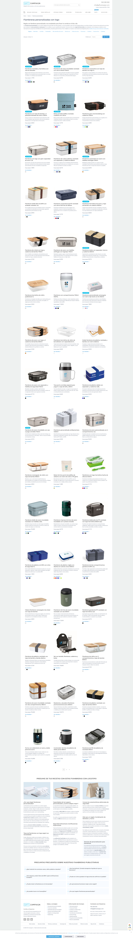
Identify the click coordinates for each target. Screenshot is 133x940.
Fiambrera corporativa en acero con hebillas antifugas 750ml (93, 159)
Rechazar (80, 936)
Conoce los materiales (52, 907)
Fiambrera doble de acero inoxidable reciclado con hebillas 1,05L (36, 520)
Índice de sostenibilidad (74, 919)
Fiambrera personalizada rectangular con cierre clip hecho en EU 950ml (94, 296)
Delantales (35, 31)
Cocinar (29, 15)
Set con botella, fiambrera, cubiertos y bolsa (66, 657)
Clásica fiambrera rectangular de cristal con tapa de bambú (37, 610)
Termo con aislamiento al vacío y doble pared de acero (37, 748)
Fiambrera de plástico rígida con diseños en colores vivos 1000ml (64, 565)
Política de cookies (84, 923)
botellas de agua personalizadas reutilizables (98, 28)
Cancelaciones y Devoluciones (76, 912)
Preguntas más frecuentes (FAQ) (76, 917)
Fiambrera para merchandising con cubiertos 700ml (93, 114)
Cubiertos (103, 31)
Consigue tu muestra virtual (75, 909)
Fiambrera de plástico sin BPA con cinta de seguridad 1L (37, 565)
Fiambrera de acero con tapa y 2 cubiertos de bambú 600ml (35, 341)
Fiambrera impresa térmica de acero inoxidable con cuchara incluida (65, 520)
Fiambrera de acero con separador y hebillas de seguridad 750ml (36, 385)
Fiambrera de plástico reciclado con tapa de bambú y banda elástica (36, 657)
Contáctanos (101, 923)
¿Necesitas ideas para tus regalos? (55, 909)
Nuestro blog (50, 914)
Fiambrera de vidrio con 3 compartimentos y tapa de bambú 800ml (93, 658)
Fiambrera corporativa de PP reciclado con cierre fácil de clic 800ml (66, 204)
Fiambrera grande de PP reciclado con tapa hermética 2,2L (94, 610)
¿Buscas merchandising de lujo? (54, 911)
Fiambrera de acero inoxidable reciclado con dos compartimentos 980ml (38, 703)
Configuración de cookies (73, 933)
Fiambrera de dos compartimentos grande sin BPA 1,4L (93, 565)
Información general (74, 906)
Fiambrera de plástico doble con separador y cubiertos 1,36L (92, 385)
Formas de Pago (73, 914)
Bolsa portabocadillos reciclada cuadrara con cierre (64, 114)
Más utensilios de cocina (58, 31)
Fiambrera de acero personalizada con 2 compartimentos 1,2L (95, 430)
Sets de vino (67, 31)
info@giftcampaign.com (101, 5)
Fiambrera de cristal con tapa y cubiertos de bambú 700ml (35, 251)
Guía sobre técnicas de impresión (54, 906)
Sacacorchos (96, 31)
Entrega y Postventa (73, 911)
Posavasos (83, 31)
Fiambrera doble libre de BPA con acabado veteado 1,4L (35, 204)
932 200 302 (105, 2)
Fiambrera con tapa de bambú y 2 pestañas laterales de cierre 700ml (36, 114)
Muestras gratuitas (73, 916)
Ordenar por (88, 36)
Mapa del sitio (93, 923)
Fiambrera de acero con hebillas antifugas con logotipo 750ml (64, 251)
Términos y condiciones (52, 923)
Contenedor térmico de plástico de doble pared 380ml (65, 748)
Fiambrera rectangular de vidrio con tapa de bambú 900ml (36, 475)
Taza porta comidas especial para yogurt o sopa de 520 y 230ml (64, 385)
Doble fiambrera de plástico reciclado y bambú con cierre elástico (94, 341)
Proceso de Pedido (73, 907)
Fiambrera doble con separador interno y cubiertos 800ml (94, 251)
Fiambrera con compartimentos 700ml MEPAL (66, 296)
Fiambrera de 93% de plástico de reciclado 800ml (92, 748)
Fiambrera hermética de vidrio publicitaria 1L (34, 296)
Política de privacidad (73, 923)
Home (25, 15)
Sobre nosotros (32, 923)
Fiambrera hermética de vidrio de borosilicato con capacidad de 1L (64, 341)
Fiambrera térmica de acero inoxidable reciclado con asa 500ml (66, 610)
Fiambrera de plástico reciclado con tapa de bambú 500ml (93, 703)
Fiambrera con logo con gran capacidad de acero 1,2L (37, 159)
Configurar (68, 936)
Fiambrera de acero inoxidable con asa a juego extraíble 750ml (37, 430)
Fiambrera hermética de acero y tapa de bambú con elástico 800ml (94, 204)
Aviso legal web (63, 923)
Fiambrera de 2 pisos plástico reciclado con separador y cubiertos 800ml (66, 159)
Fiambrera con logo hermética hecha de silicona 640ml (95, 475)
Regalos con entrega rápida (53, 912)
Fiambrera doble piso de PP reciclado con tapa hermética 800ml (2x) (94, 520)
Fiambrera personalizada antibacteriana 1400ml (66, 430)
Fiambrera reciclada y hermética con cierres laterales (36, 69)
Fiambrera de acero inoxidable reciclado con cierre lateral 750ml (66, 69)
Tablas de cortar (75, 31)
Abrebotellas (48, 31)
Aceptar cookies (54, 936)
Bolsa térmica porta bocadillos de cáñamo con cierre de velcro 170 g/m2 (66, 475)
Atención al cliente (41, 923)
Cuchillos (42, 31)
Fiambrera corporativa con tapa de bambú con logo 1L (93, 69)
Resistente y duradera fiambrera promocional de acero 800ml (64, 703)
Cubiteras (89, 31)
